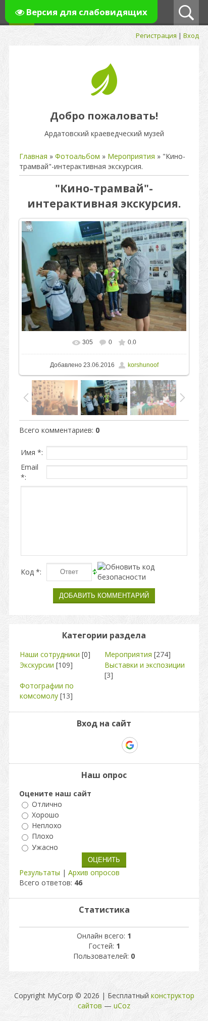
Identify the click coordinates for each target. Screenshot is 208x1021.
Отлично (47, 804)
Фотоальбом (77, 156)
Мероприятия (131, 156)
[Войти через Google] (130, 745)
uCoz (122, 1005)
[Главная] (104, 93)
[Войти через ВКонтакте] (77, 745)
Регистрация (156, 35)
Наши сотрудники (50, 654)
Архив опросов (94, 872)
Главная (33, 156)
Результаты (39, 872)
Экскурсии (37, 665)
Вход (191, 35)
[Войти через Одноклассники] (147, 745)
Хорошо (45, 815)
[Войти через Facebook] (94, 745)
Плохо (43, 836)
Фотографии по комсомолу (47, 691)
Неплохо (47, 825)
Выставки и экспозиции (145, 665)
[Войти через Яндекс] (112, 745)
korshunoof (143, 365)
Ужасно (45, 847)
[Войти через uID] (60, 745)
